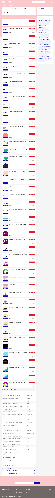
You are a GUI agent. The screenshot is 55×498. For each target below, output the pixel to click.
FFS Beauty (41, 56)
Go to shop (10, 137)
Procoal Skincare (41, 30)
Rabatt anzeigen (32, 126)
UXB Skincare (46, 37)
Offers (10, 17)
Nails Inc (48, 39)
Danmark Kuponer (19, 492)
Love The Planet (46, 34)
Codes (4, 17)
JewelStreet (41, 34)
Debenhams (41, 58)
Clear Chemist (48, 42)
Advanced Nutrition (42, 42)
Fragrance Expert (47, 20)
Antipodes (49, 58)
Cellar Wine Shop (28, 491)
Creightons (40, 44)
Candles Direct (41, 27)
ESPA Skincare (41, 53)
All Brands (5, 5)
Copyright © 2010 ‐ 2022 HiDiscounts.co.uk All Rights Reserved (11, 496)
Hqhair (45, 58)
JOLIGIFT (40, 37)
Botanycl (45, 32)
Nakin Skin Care (47, 53)
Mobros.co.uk (48, 30)
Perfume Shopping (47, 44)
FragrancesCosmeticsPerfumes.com (44, 46)
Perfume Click (41, 51)
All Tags (17, 489)
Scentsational (41, 20)
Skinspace (40, 32)
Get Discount (32, 28)
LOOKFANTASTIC (42, 22)
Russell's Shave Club (42, 25)
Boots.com (48, 22)
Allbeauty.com (47, 51)
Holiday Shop (50, 2)
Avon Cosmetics (41, 61)
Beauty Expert (46, 56)
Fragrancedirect (41, 49)
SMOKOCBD (10, 5)
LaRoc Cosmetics (48, 49)
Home (2, 5)
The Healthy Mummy (42, 39)
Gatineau (27, 492)
